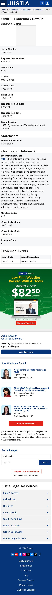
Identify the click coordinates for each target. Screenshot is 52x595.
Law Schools (10, 512)
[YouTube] (16, 554)
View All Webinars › (26, 423)
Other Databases (12, 531)
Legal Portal (26, 566)
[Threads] (28, 554)
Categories (26, 9)
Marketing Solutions (14, 538)
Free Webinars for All (13, 363)
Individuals (9, 499)
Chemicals (37, 9)
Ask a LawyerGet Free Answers (11, 337)
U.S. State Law (11, 525)
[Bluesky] (31, 554)
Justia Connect (26, 561)
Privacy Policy (26, 585)
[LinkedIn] (12, 554)
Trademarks (14, 9)
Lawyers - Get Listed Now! (26, 471)
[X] (35, 554)
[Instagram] (24, 554)
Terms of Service (26, 580)
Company (26, 570)
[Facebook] (20, 554)
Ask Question (26, 351)
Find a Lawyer (9, 450)
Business (8, 506)
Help (26, 575)
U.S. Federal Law (12, 518)
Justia (3, 9)
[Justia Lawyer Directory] (39, 554)
